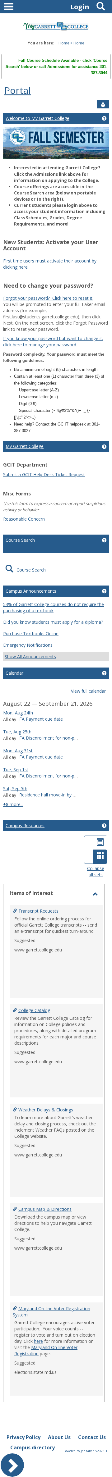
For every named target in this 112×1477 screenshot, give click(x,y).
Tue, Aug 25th (17, 732)
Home (63, 43)
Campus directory (32, 1447)
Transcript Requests (38, 911)
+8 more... (13, 804)
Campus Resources (25, 825)
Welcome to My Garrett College (37, 118)
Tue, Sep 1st (15, 770)
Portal (17, 90)
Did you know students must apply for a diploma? (53, 622)
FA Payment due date (41, 719)
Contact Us (92, 1437)
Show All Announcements (30, 656)
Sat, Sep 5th (15, 788)
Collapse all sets (95, 871)
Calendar (14, 673)
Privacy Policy (23, 1437)
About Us (59, 1437)
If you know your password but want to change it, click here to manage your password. (53, 341)
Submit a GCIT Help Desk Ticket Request (44, 474)
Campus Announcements (31, 591)
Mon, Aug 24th (18, 713)
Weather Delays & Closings (45, 1110)
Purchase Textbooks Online (30, 633)
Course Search (20, 540)
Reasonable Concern (24, 519)
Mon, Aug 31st (18, 751)
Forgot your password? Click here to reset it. (48, 298)
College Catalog (34, 1010)
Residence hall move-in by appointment (59, 795)
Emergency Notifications (28, 645)
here (38, 1341)
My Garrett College (25, 446)
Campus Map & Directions (45, 1209)
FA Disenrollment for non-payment (54, 738)
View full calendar (88, 691)
